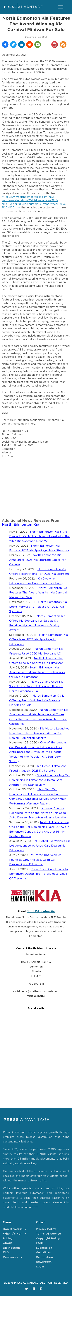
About (7, 1243)
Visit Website (36, 996)
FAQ (6, 1252)
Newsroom (44, 1262)
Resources (10, 1257)
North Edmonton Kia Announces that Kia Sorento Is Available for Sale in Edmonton (37, 672)
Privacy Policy (46, 1229)
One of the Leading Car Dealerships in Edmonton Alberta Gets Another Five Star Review (39, 780)
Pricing (8, 1238)
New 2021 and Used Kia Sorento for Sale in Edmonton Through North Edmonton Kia (36, 686)
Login (40, 1266)
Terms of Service (48, 1234)
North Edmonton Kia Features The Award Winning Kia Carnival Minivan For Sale (38, 593)
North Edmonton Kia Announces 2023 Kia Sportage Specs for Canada (37, 560)
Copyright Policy (48, 1238)
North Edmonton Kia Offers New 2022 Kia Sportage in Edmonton (38, 639)
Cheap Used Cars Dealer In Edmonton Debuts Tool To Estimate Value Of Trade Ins (38, 874)
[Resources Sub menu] (21, 1257)
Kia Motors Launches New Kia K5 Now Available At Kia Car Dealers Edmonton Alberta (39, 733)
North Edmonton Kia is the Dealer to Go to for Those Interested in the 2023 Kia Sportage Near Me (39, 536)
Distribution (11, 1248)
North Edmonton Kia (20, 524)
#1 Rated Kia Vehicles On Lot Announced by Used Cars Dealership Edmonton (39, 846)
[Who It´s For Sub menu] (24, 1233)
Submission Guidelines (44, 1250)
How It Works (13, 1229)
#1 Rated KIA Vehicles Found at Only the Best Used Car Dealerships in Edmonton (35, 860)
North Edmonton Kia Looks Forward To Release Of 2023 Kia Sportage (38, 607)
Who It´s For (12, 1234)
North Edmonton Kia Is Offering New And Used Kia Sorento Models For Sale (36, 700)
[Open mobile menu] (60, 7)
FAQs (40, 1243)
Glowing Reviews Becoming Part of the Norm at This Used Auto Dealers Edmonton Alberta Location (38, 813)
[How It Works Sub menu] (25, 1229)
